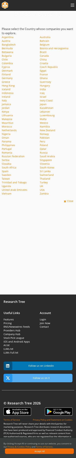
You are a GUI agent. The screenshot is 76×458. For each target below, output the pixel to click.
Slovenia (45, 163)
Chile (5, 59)
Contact (44, 326)
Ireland (6, 96)
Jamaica (6, 104)
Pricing (8, 323)
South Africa (9, 167)
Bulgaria (7, 55)
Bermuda (7, 48)
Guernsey (45, 82)
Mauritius (7, 122)
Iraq (42, 93)
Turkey (44, 182)
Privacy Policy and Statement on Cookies (52, 419)
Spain (5, 171)
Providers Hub (12, 330)
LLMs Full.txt (11, 352)
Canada (44, 55)
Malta (43, 119)
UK (41, 186)
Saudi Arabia (47, 156)
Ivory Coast (46, 100)
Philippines (8, 145)
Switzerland (47, 175)
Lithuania (7, 115)
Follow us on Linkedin (41, 365)
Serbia (5, 160)
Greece (6, 82)
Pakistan (45, 137)
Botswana (7, 52)
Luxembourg (47, 115)
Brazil (43, 52)
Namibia (45, 126)
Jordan (6, 108)
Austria (6, 41)
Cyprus (6, 67)
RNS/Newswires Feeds (17, 326)
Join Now (45, 323)
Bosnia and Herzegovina (54, 48)
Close (70, 201)
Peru (42, 141)
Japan (43, 104)
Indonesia (7, 93)
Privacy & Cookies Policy (19, 446)
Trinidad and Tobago (14, 182)
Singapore (46, 160)
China (43, 59)
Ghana (44, 78)
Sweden (6, 175)
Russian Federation (13, 156)
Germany (7, 78)
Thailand (45, 178)
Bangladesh (9, 44)
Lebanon (45, 111)
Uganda (6, 186)
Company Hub (12, 334)
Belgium (44, 44)
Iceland (6, 89)
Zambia (44, 193)
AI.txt (7, 345)
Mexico (44, 122)
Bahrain (44, 41)
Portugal (7, 149)
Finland (6, 74)
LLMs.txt (8, 349)
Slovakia (6, 163)
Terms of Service (44, 446)
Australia (45, 37)
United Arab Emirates (14, 189)
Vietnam (6, 193)
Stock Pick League (14, 338)
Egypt (43, 70)
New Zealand (47, 130)
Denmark (7, 70)
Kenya (5, 111)
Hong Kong (8, 85)
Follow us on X (41, 378)
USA (42, 189)
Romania (7, 152)
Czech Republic (49, 67)
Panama (6, 141)
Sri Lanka (45, 171)
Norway (44, 134)
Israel (43, 96)
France (44, 74)
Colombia (7, 63)
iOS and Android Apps (17, 341)
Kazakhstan (46, 108)
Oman (5, 137)
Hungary (45, 85)
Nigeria (6, 134)
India (43, 89)
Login (43, 319)
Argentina (7, 37)
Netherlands (9, 130)
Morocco (7, 126)
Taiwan (6, 178)
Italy (4, 100)
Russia (44, 152)
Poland (44, 145)
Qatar (43, 149)
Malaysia (7, 119)
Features (9, 319)
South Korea (47, 167)
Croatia (44, 63)
